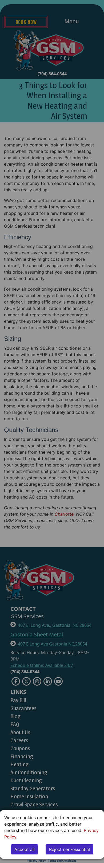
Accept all (24, 849)
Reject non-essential (69, 849)
